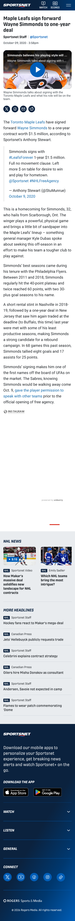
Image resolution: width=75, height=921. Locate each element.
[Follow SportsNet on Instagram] (47, 877)
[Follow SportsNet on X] (7, 877)
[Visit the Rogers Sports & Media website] (22, 900)
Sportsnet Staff (15, 37)
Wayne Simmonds (32, 127)
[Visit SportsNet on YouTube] (21, 877)
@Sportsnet (39, 37)
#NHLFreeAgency (44, 180)
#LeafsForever (21, 157)
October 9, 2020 (22, 196)
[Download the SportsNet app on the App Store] (15, 792)
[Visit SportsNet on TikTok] (61, 877)
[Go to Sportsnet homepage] (17, 6)
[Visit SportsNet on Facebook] (34, 877)
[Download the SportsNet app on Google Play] (47, 792)
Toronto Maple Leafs (27, 121)
